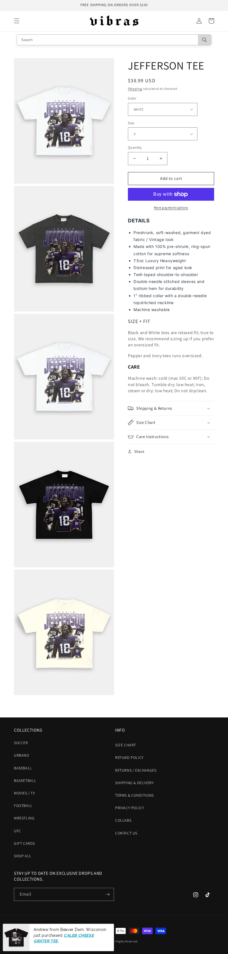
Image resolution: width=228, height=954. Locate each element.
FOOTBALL (23, 805)
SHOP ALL (22, 855)
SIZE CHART (125, 744)
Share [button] (139, 451)
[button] (17, 21)
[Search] (204, 40)
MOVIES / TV (24, 793)
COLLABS (123, 820)
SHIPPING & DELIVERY (134, 782)
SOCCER (21, 742)
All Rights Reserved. (125, 941)
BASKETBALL (25, 780)
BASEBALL (23, 768)
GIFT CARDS (24, 843)
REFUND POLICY (129, 757)
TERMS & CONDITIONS (134, 795)
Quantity (135, 147)
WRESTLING (24, 818)
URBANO (21, 755)
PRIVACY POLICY (129, 807)
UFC (17, 830)
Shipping (135, 88)
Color (132, 98)
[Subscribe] (107, 894)
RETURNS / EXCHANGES (135, 770)
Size (131, 123)
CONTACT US (126, 833)
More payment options (171, 207)
